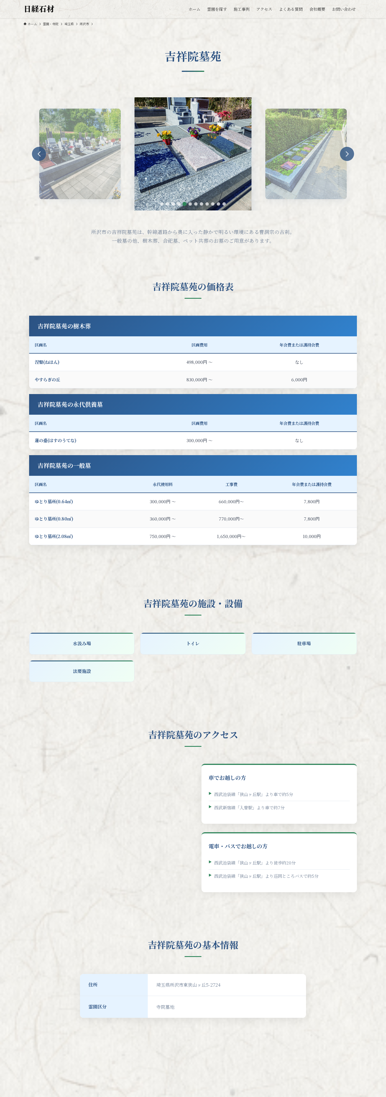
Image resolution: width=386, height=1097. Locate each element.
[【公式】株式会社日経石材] (39, 9)
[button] (162, 204)
